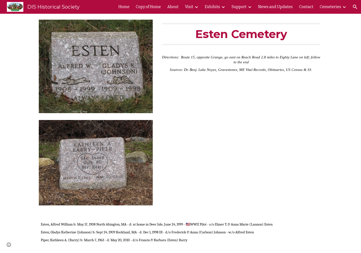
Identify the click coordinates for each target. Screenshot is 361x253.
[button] (355, 7)
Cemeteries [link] (330, 6)
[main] (241, 34)
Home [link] (123, 6)
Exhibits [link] (212, 6)
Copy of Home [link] (148, 6)
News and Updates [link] (275, 6)
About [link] (173, 6)
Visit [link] (189, 6)
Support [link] (239, 6)
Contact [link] (306, 6)
